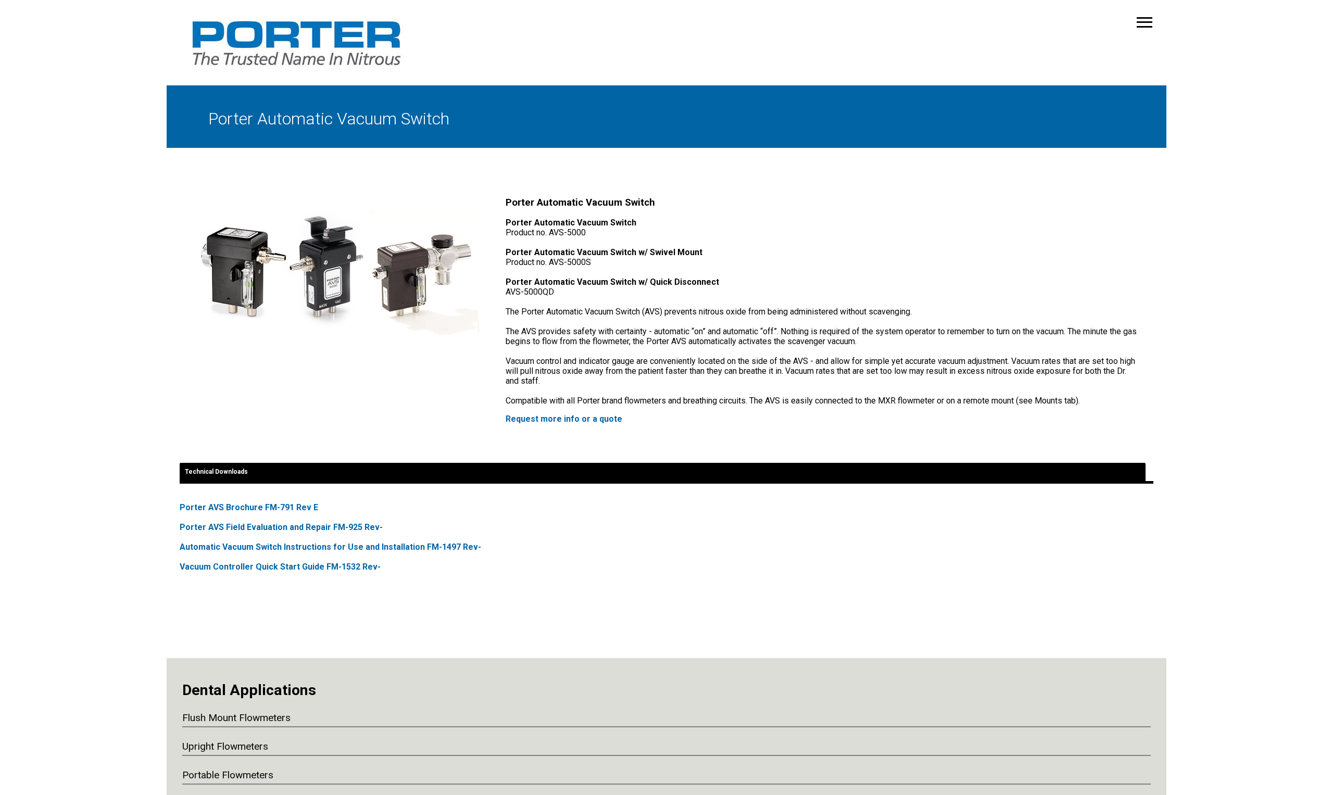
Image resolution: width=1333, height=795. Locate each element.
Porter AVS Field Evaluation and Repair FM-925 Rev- (281, 527)
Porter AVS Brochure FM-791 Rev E (249, 507)
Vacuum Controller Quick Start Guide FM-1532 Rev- (280, 567)
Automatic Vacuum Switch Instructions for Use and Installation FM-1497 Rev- (330, 547)
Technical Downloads (216, 471)
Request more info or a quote (564, 419)
